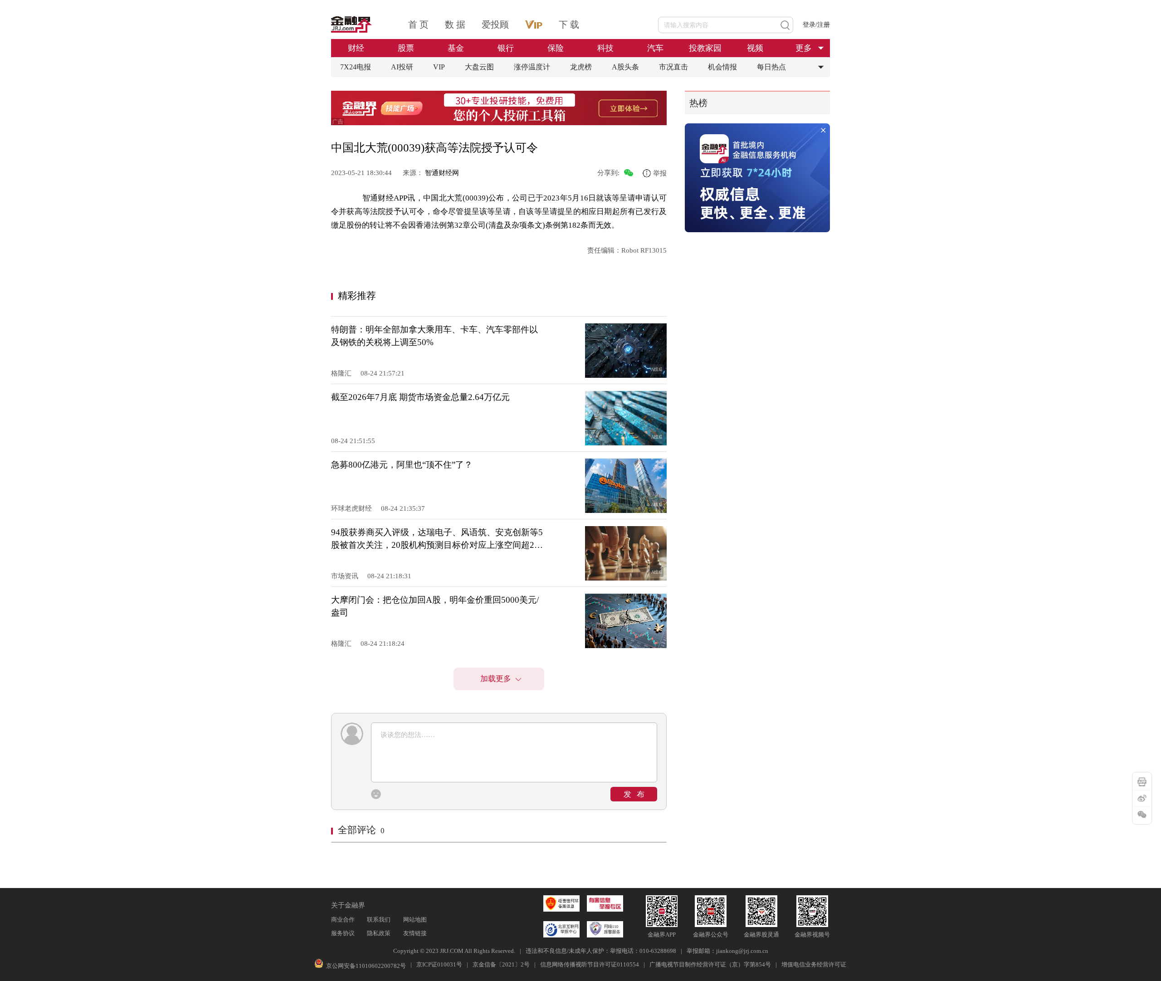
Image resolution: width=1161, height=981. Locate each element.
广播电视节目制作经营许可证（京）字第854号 (710, 964)
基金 (456, 48)
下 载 (569, 24)
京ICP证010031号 (439, 964)
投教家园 (705, 48)
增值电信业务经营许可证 (813, 964)
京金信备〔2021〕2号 (501, 964)
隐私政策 (378, 933)
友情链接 (415, 933)
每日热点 (771, 67)
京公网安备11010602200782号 (366, 965)
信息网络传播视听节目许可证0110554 (589, 964)
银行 (506, 48)
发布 (637, 794)
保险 (555, 48)
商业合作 (343, 919)
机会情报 (722, 67)
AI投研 (402, 67)
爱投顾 (495, 24)
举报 (660, 173)
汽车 (655, 48)
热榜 (698, 103)
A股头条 (625, 67)
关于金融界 (348, 905)
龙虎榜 (581, 67)
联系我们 (378, 919)
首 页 (418, 24)
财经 (356, 48)
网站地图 (415, 919)
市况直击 (673, 67)
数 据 (455, 24)
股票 (406, 48)
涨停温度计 (532, 67)
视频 (755, 48)
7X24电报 (355, 67)
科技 (605, 48)
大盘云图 (479, 67)
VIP (439, 67)
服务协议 (343, 933)
